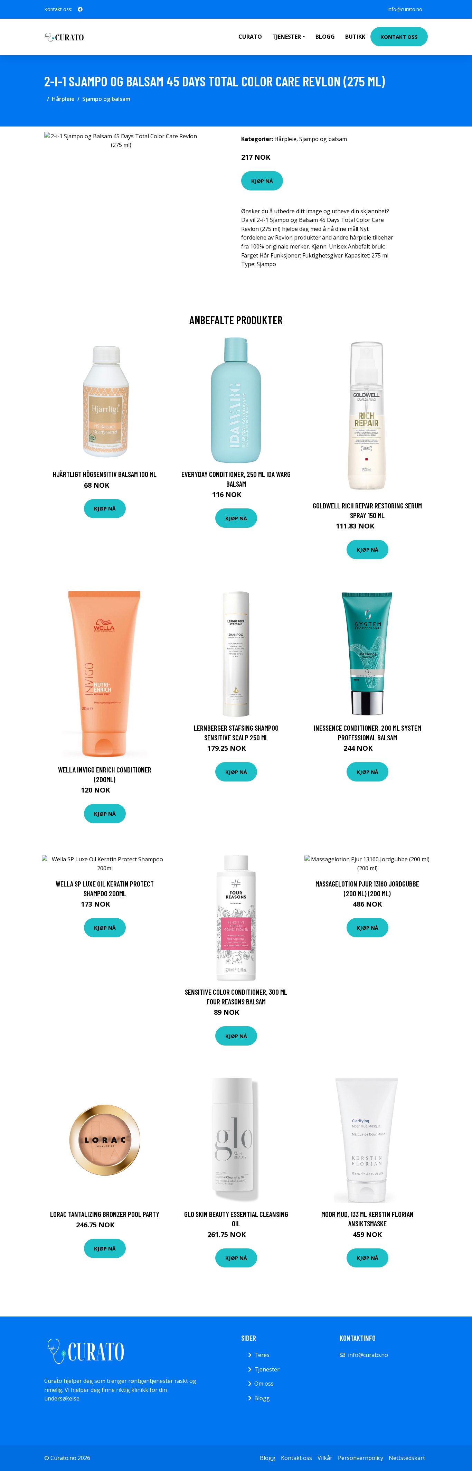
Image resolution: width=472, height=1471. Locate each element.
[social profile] (80, 9)
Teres (262, 1355)
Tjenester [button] (286, 36)
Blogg (325, 36)
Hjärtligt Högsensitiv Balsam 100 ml (105, 474)
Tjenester (267, 1369)
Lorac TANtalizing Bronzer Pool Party (104, 1214)
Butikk (355, 36)
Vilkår (325, 1458)
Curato (250, 36)
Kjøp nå (262, 180)
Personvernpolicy (360, 1458)
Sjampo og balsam (106, 99)
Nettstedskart (407, 1458)
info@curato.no (405, 9)
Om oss (264, 1383)
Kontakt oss (399, 36)
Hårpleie (63, 99)
